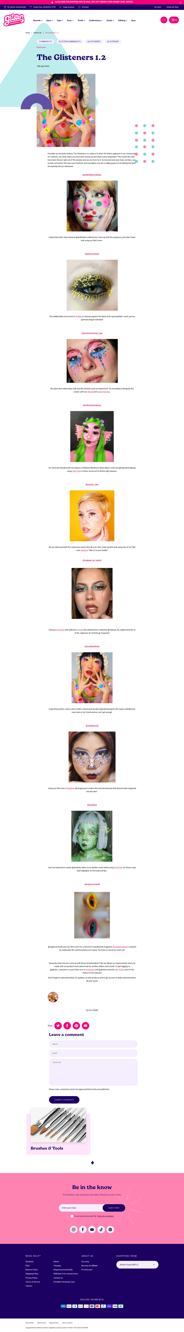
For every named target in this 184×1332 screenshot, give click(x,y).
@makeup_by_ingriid (92, 560)
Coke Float (76, 471)
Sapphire (70, 788)
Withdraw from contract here (66, 1274)
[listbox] (137, 1265)
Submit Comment (64, 1100)
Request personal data (63, 1270)
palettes (84, 550)
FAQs (28, 1265)
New (133, 20)
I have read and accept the (85, 1216)
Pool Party (118, 867)
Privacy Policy (31, 1278)
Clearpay (57, 1265)
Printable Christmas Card (64, 1282)
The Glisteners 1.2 (52, 33)
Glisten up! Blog (172, 7)
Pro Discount (86, 1270)
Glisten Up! (37, 33)
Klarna (56, 1261)
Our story (157, 7)
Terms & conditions (105, 1216)
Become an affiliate (89, 1265)
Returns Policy (32, 1270)
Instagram (90, 970)
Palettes (106, 392)
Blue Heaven (59, 630)
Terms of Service (33, 1282)
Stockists (30, 1261)
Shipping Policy (32, 1274)
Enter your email (69, 1208)
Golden (79, 316)
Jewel (80, 630)
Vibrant (90, 392)
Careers (29, 1286)
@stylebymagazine (121, 947)
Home (28, 33)
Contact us (58, 1278)
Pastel (100, 392)
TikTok (121, 970)
